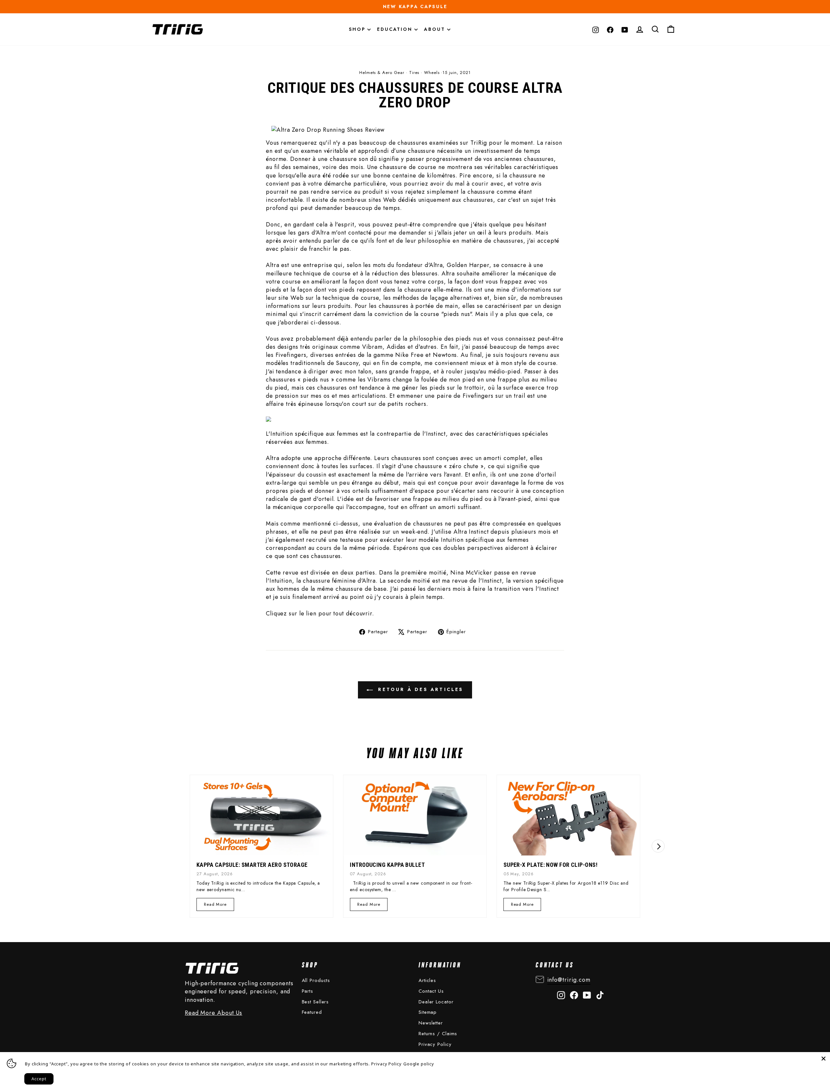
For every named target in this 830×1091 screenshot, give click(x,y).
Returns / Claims (438, 1033)
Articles (427, 980)
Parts (308, 991)
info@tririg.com (569, 980)
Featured (312, 1012)
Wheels (431, 72)
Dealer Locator (436, 1001)
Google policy (418, 1064)
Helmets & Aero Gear (381, 72)
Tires (414, 72)
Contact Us (431, 991)
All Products (316, 980)
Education (395, 29)
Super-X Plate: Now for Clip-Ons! (551, 864)
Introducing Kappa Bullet (387, 864)
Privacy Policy (435, 1044)
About (435, 29)
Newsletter (431, 1022)
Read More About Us (213, 1013)
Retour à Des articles (419, 689)
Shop (358, 29)
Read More (215, 906)
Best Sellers (315, 1001)
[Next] (658, 846)
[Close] (823, 1058)
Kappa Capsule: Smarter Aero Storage (252, 864)
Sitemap (428, 1012)
